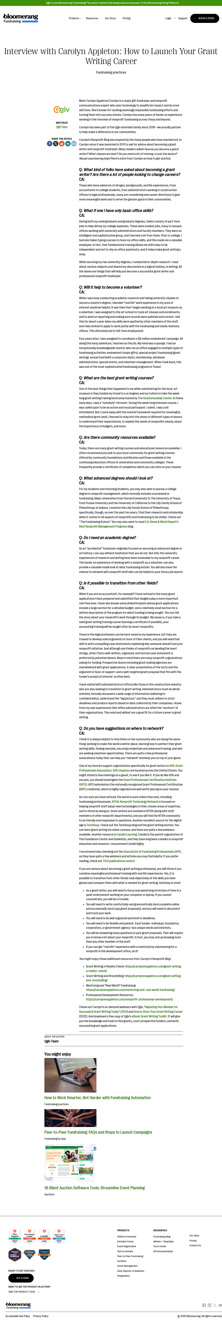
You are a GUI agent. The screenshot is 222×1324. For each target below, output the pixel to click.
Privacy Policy (40, 1316)
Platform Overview (126, 1236)
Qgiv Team (61, 126)
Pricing (193, 1240)
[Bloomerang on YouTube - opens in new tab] (220, 1306)
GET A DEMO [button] (22, 1278)
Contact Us (195, 1245)
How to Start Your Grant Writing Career (158, 1011)
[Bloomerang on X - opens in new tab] (215, 1306)
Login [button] (168, 18)
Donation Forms (125, 1241)
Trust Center (159, 1246)
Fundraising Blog (161, 1236)
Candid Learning (127, 834)
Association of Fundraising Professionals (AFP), (152, 851)
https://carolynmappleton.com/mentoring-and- (115, 990)
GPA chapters (121, 770)
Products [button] (74, 18)
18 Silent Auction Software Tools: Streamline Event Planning (94, 1187)
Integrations (123, 1275)
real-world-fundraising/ (160, 990)
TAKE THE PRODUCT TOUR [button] (21, 1291)
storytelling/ (100, 980)
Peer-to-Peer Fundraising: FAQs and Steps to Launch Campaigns (98, 1132)
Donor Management (127, 1266)
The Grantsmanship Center (155, 398)
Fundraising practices (111, 72)
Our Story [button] (110, 18)
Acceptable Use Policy (18, 1316)
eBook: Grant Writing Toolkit (149, 1016)
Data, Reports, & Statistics (130, 1271)
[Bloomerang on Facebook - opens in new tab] (204, 1306)
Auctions (121, 1261)
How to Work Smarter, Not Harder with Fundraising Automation (97, 1097)
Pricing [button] (126, 18)
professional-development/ (156, 999)
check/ (102, 971)
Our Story (194, 1235)
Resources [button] (92, 18)
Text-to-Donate (125, 1251)
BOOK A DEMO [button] (206, 18)
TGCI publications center (118, 861)
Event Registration (126, 1246)
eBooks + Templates (163, 1241)
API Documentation (163, 1251)
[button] (183, 18)
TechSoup (93, 825)
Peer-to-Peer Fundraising (130, 1256)
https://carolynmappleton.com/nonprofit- (112, 999)
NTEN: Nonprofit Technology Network (135, 801)
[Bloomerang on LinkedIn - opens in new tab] (209, 1306)
